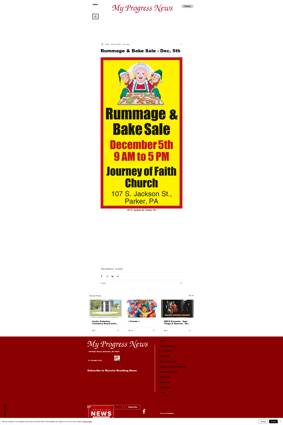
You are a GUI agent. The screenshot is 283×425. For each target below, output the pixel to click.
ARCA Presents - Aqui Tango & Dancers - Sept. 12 (177, 322)
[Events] (142, 309)
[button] (95, 16)
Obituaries (165, 356)
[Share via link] (118, 276)
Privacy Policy (87, 421)
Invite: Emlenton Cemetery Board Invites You (105, 322)
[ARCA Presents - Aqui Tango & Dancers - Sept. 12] (177, 309)
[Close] (280, 421)
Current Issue (166, 351)
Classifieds (165, 382)
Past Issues (165, 377)
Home (162, 341)
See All (191, 295)
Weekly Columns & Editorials (173, 367)
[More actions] (181, 44)
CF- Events (119, 269)
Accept (273, 421)
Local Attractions (168, 346)
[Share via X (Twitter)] (107, 276)
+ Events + (134, 321)
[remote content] (141, 237)
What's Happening (107, 269)
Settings (263, 421)
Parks (162, 393)
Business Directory (168, 372)
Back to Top (5, 410)
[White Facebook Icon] (144, 411)
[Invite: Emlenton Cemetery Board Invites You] (106, 309)
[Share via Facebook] (102, 276)
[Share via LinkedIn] (112, 276)
